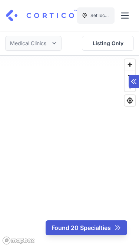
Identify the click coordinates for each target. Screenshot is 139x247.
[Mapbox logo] (18, 240)
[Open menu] (125, 15)
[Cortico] (41, 15)
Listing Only (108, 43)
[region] (69, 151)
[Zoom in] (130, 64)
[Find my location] (130, 100)
